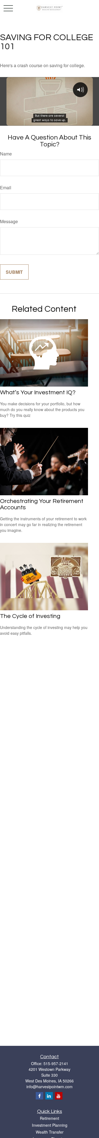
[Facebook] (39, 1095)
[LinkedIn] (49, 1095)
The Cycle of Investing (30, 616)
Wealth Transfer (50, 1132)
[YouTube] (58, 1095)
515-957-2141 (55, 1063)
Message (9, 221)
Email (5, 187)
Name (6, 154)
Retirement (49, 1118)
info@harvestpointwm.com (49, 1086)
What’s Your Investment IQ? (38, 392)
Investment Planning (49, 1125)
